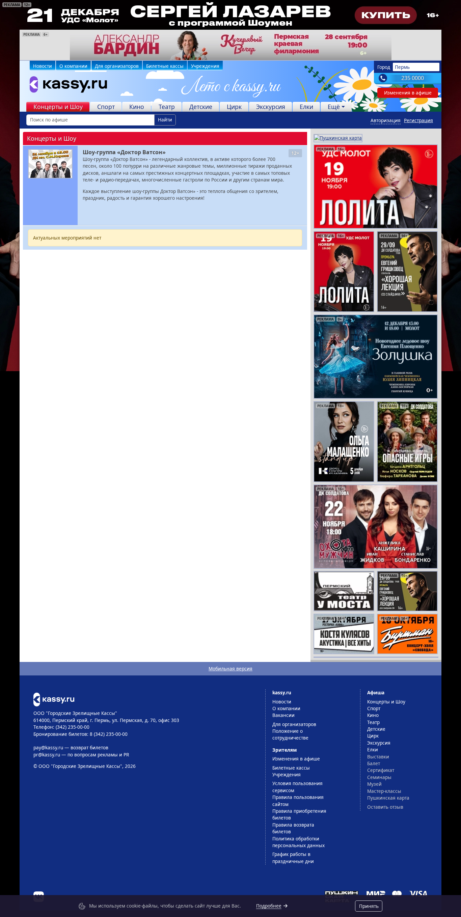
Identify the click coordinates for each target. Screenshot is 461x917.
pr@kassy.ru (46, 754)
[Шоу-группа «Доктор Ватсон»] (50, 163)
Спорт (106, 107)
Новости (42, 66)
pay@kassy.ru (48, 747)
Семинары (379, 777)
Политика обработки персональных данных (298, 842)
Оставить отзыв (385, 807)
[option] (230, 45)
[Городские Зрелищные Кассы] (65, 86)
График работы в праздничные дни (293, 857)
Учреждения (205, 66)
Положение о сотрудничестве (290, 734)
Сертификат (380, 770)
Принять (369, 906)
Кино (136, 107)
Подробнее (268, 905)
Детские (200, 107)
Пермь (402, 67)
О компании (73, 66)
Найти (165, 119)
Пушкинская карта (388, 798)
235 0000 (412, 78)
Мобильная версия (230, 668)
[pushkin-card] (338, 137)
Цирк (234, 107)
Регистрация (418, 120)
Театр (167, 107)
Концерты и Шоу (58, 107)
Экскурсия (270, 107)
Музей (374, 784)
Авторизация (386, 120)
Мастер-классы (384, 791)
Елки (306, 107)
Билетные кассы (165, 66)
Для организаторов (117, 66)
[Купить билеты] (53, 699)
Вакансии (283, 715)
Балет (373, 763)
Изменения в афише (408, 92)
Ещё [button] (334, 107)
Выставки (378, 756)
